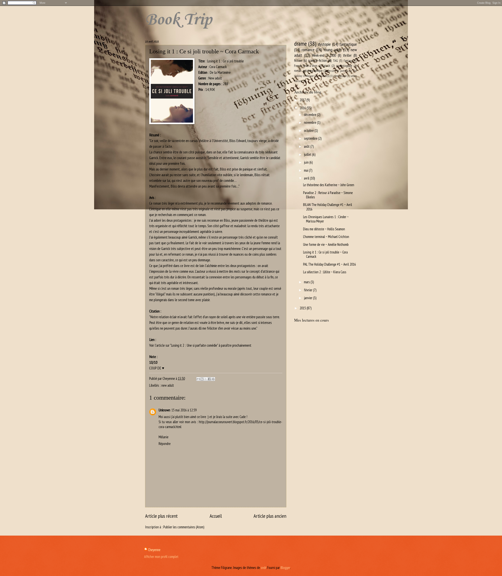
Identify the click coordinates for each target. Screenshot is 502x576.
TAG (335, 60)
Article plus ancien (270, 516)
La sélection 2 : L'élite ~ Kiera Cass (324, 272)
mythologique (344, 66)
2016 (303, 108)
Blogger (285, 567)
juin (306, 162)
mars (307, 282)
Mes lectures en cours (311, 320)
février (308, 290)
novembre (310, 122)
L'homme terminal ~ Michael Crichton (326, 236)
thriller (347, 55)
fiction (298, 60)
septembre (311, 138)
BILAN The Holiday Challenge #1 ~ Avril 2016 (327, 206)
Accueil (216, 516)
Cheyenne (154, 549)
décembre (310, 114)
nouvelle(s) (323, 76)
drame (300, 43)
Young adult (332, 49)
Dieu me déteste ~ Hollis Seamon (324, 229)
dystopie (324, 44)
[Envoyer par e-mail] (198, 379)
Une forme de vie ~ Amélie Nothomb (326, 244)
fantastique (348, 44)
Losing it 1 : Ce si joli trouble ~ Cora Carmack (325, 254)
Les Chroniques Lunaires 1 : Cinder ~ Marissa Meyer (326, 218)
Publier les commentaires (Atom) (183, 527)
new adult (167, 385)
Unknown (164, 410)
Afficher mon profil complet (161, 556)
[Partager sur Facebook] (209, 379)
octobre (309, 130)
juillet (308, 154)
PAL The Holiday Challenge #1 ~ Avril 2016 (329, 264)
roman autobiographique (308, 70)
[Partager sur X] (206, 379)
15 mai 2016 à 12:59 (184, 410)
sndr (263, 567)
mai (306, 170)
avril (307, 178)
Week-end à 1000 (324, 55)
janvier (308, 297)
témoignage (340, 76)
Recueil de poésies (338, 71)
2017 (303, 100)
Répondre (165, 443)
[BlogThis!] (202, 379)
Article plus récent (161, 516)
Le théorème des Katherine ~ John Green (328, 184)
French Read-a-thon (305, 66)
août (307, 146)
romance (308, 49)
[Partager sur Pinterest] (213, 379)
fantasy (348, 60)
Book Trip (178, 19)
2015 (303, 308)
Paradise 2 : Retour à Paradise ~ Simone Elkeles (328, 194)
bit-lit (327, 66)
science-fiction (317, 60)
